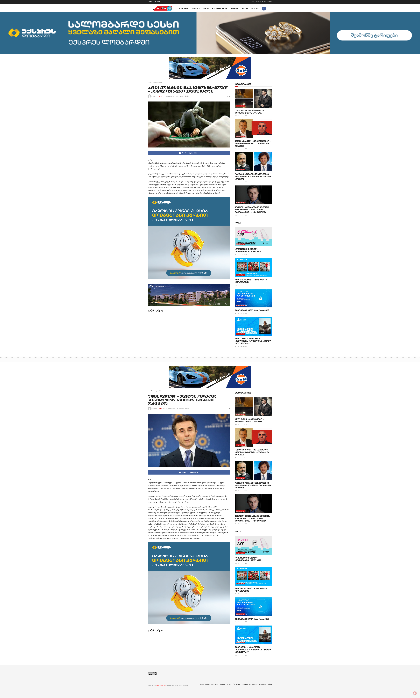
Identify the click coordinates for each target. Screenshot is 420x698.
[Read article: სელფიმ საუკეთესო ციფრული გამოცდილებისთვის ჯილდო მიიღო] (253, 236)
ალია (160, 96)
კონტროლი (234, 8)
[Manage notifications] (415, 693)
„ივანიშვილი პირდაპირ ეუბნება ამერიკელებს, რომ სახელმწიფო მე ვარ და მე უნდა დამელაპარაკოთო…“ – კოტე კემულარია (252, 209)
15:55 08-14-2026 (241, 149)
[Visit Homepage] (163, 8)
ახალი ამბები (183, 8)
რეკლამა (150, 2)
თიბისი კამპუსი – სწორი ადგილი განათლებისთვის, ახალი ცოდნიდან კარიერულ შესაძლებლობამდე (253, 340)
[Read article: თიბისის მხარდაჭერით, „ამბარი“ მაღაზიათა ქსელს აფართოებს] (253, 267)
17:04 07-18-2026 (241, 215)
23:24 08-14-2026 (241, 116)
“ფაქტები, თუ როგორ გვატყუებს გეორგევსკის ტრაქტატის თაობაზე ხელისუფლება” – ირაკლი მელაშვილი (253, 176)
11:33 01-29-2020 (172, 408)
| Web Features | (161, 685)
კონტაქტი (157, 2)
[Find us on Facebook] (264, 8)
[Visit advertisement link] (210, 69)
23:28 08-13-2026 (241, 182)
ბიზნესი (206, 8)
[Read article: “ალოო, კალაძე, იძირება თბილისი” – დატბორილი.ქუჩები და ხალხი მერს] (253, 98)
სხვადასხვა (255, 8)
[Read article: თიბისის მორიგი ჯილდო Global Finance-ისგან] (253, 298)
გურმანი (245, 8)
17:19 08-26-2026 (241, 254)
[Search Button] (271, 8)
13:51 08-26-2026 (241, 346)
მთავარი (150, 82)
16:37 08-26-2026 (241, 285)
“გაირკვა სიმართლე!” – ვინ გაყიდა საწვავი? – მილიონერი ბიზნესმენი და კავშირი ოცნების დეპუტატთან (253, 143)
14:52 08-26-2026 (241, 313)
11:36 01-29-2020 (172, 96)
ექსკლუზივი (196, 8)
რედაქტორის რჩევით (219, 8)
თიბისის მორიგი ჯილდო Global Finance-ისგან (252, 310)
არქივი (270, 684)
